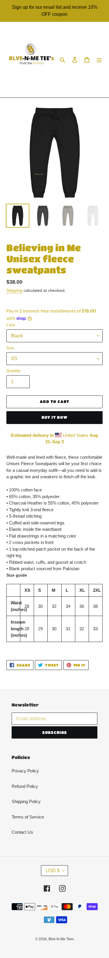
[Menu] (99, 59)
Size (10, 348)
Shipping (14, 290)
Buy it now (54, 417)
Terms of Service (28, 816)
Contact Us (22, 832)
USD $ (53, 870)
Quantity (13, 371)
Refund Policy (25, 786)
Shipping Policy (26, 801)
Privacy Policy (25, 770)
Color (10, 325)
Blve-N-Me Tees (61, 939)
